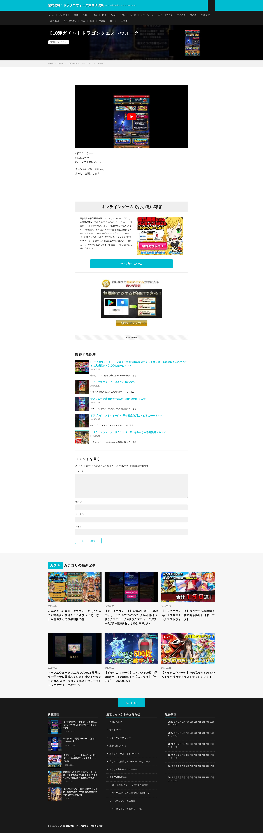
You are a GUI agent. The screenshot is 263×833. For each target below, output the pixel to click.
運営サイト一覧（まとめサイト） (125, 754)
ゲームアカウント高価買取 (122, 801)
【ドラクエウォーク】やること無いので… (113, 382)
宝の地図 (54, 21)
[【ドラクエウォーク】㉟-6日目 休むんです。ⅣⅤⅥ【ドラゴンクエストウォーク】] (54, 727)
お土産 (133, 15)
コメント (79, 471)
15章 (104, 15)
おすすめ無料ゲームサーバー (123, 769)
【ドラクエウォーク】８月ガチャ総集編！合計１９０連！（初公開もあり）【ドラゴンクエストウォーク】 (188, 615)
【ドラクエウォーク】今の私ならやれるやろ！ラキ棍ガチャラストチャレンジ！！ (188, 674)
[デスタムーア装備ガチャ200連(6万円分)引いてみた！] (82, 404)
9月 (207, 733)
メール (79, 514)
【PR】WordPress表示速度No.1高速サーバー (130, 793)
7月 (199, 722)
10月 (212, 733)
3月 (183, 722)
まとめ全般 (64, 15)
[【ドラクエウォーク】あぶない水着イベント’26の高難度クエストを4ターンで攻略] (54, 761)
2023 (170, 755)
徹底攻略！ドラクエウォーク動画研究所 (84, 826)
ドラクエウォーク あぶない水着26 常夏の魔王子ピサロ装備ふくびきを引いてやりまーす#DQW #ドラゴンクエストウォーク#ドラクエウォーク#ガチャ (74, 679)
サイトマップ (115, 730)
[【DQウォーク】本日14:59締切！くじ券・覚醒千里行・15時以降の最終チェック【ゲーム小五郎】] (54, 794)
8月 (203, 722)
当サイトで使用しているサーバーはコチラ (129, 762)
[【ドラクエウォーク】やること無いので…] (82, 387)
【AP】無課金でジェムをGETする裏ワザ (128, 785)
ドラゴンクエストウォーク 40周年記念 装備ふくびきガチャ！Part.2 (127, 415)
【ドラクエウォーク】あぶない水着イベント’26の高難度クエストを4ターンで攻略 (80, 758)
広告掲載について (117, 746)
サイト (78, 526)
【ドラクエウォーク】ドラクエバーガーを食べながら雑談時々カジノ (128, 432)
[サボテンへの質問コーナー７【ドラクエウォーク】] (54, 744)
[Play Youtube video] (131, 116)
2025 (170, 733)
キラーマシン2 (165, 15)
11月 (170, 736)
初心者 (193, 15)
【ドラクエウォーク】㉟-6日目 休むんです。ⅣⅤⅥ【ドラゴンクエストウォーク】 (80, 725)
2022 (170, 766)
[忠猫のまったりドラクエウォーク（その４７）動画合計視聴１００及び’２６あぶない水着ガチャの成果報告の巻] (54, 777)
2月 (179, 722)
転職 (92, 21)
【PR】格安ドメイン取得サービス (125, 809)
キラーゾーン (147, 15)
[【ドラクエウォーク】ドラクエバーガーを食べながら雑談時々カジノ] (82, 437)
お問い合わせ (115, 722)
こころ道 (181, 15)
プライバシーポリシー (120, 738)
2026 (170, 722)
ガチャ (113, 21)
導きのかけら (69, 21)
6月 (195, 722)
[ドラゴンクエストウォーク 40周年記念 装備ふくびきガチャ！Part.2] (82, 420)
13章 (85, 15)
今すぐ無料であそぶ (131, 263)
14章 (95, 15)
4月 (187, 722)
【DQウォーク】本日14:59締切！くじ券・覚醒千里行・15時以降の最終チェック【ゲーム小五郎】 (80, 792)
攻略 (76, 15)
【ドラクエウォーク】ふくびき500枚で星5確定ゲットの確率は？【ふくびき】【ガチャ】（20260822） (131, 676)
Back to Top (131, 703)
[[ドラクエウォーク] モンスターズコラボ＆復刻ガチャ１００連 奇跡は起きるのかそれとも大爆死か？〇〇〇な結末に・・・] (82, 367)
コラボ (124, 21)
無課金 (102, 21)
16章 (113, 15)
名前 (78, 502)
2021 (170, 778)
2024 (170, 744)
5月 (191, 722)
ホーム (51, 15)
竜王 (83, 21)
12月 (175, 736)
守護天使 (205, 15)
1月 (175, 722)
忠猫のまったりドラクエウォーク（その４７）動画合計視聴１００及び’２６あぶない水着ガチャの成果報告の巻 (74, 615)
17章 (122, 15)
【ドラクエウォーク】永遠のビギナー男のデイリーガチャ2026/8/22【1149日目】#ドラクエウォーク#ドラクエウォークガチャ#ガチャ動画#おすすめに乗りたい (131, 617)
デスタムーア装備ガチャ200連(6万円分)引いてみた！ (119, 399)
